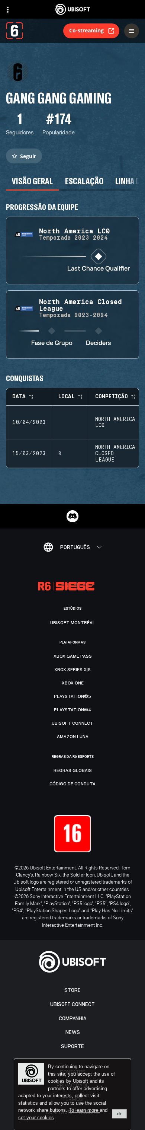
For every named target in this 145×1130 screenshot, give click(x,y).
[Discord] (72, 516)
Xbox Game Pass (73, 656)
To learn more (84, 1110)
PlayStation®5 (72, 696)
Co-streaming (86, 30)
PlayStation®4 (72, 709)
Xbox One (73, 683)
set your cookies (36, 1117)
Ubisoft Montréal (72, 622)
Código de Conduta (72, 783)
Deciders (98, 343)
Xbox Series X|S (72, 669)
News (72, 1032)
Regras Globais (73, 770)
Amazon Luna (72, 736)
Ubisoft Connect (72, 1004)
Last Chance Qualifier (98, 268)
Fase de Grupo (51, 343)
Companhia (72, 1018)
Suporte (72, 1046)
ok (119, 1113)
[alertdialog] (72, 1094)
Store (72, 990)
